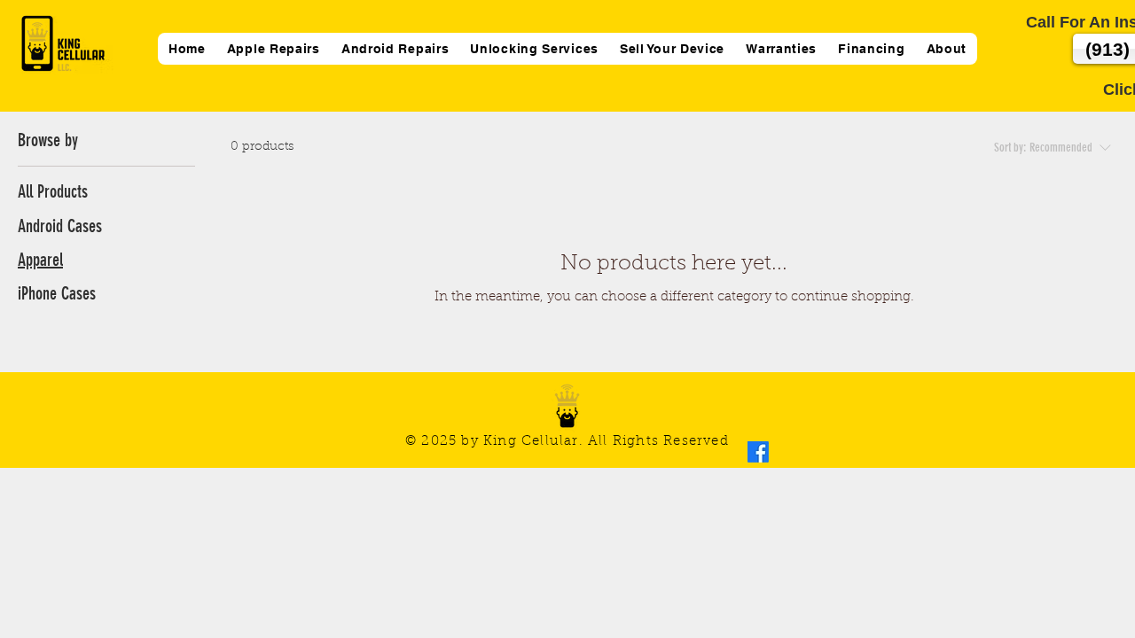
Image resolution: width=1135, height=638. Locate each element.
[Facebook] (758, 452)
